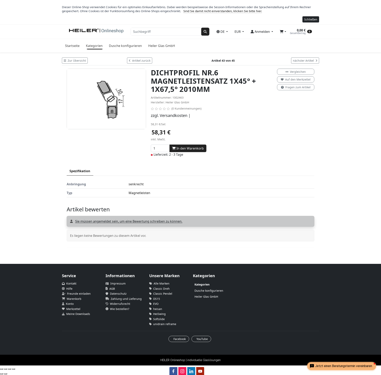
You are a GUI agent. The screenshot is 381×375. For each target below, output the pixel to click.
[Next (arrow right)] (5, 373)
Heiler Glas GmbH (161, 46)
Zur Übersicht (76, 60)
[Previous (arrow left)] (1, 373)
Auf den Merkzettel (298, 79)
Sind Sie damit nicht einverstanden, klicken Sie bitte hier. (222, 11)
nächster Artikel (304, 60)
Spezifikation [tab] (79, 171)
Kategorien (94, 46)
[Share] (5, 369)
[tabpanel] (190, 188)
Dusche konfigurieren (125, 46)
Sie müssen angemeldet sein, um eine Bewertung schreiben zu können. (128, 221)
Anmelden (262, 31)
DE (222, 31)
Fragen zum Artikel (298, 87)
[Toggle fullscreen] (9, 369)
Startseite (72, 46)
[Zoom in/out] (13, 369)
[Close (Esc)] (1, 369)
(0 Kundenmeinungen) (186, 108)
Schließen (310, 19)
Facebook (179, 339)
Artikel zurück (140, 60)
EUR (238, 31)
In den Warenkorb (190, 148)
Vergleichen (298, 72)
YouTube (202, 339)
